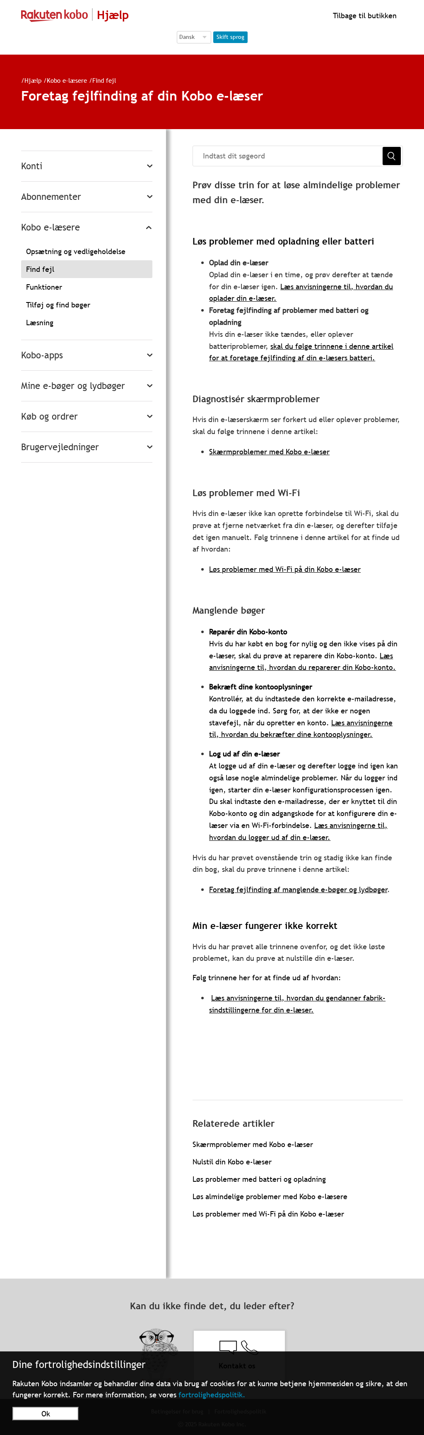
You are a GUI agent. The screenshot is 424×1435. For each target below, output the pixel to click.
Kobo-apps (42, 355)
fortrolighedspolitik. (212, 1394)
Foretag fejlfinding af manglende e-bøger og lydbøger (298, 889)
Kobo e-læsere (67, 80)
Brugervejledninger (60, 447)
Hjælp (32, 80)
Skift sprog (230, 37)
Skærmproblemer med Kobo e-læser (269, 451)
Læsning (39, 322)
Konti (31, 166)
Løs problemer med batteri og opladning (259, 1179)
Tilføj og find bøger (58, 305)
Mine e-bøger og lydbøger (73, 385)
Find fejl (104, 80)
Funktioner (44, 287)
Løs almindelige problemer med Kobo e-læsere (270, 1196)
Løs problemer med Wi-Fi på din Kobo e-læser (285, 569)
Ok (45, 1413)
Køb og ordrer (49, 416)
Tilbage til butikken (364, 15)
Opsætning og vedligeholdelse (75, 251)
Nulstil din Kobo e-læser (232, 1161)
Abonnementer (51, 196)
